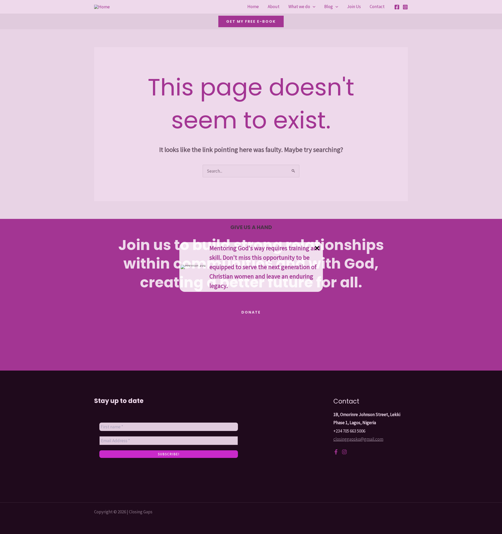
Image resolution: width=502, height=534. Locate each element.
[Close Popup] (317, 248)
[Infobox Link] (251, 267)
